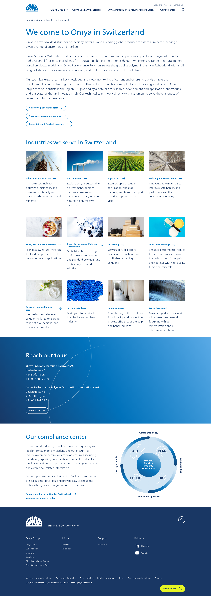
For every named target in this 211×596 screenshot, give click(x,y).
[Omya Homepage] (27, 20)
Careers (167, 5)
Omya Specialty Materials (86, 9)
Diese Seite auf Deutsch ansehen (46, 124)
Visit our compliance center (40, 498)
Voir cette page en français (43, 107)
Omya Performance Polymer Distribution (131, 9)
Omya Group (57, 9)
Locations (158, 5)
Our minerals (167, 9)
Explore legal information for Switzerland (48, 494)
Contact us (178, 5)
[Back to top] (181, 519)
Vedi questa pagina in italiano (45, 115)
